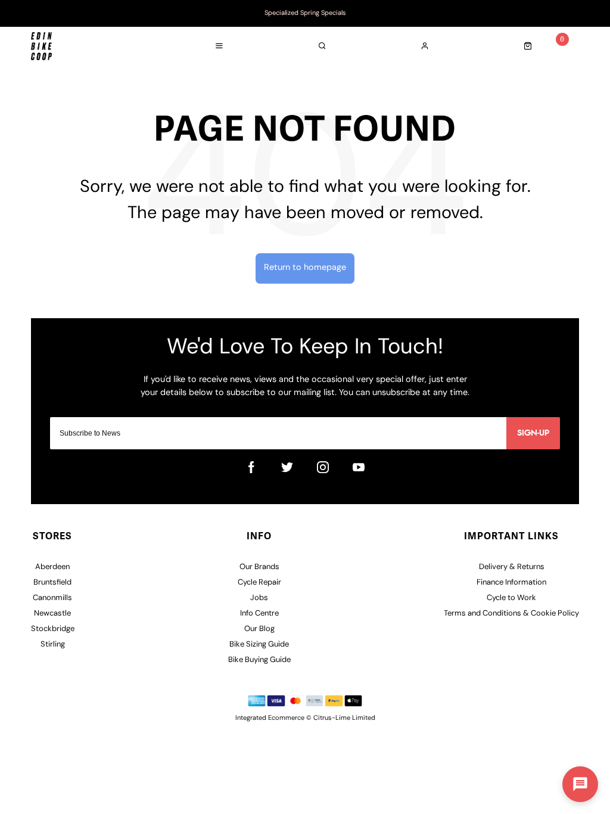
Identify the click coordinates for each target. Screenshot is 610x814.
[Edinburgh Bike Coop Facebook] (251, 467)
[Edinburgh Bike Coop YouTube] (359, 467)
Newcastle (52, 613)
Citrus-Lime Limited (344, 718)
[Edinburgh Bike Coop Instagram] (323, 467)
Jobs (259, 598)
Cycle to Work (511, 598)
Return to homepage (305, 267)
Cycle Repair (259, 582)
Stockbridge (52, 629)
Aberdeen (52, 567)
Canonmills (52, 598)
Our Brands (259, 567)
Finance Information (511, 582)
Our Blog (259, 629)
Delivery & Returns (511, 567)
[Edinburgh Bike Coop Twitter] (287, 467)
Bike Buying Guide (259, 660)
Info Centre (259, 613)
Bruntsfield (52, 582)
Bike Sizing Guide (259, 644)
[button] (580, 784)
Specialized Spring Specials (305, 13)
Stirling (53, 644)
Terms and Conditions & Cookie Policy (511, 613)
